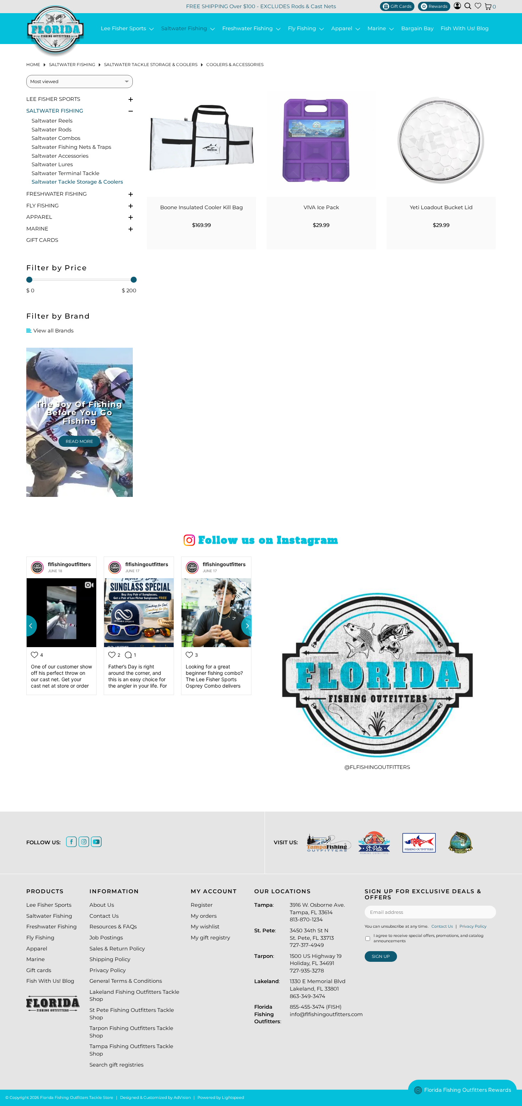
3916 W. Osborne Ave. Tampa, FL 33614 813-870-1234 (317, 912)
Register (202, 905)
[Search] (467, 5)
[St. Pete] (374, 842)
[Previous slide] (26, 625)
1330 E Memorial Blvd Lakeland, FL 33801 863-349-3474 (318, 988)
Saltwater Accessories (60, 156)
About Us (101, 905)
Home (33, 64)
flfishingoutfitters (69, 564)
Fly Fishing (303, 29)
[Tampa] (329, 843)
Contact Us (104, 916)
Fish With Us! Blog (465, 29)
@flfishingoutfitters (377, 767)
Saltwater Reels (52, 121)
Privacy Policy (107, 970)
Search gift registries (116, 1065)
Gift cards (42, 240)
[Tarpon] (419, 842)
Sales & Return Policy (117, 948)
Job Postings (106, 937)
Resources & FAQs (113, 926)
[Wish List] (478, 7)
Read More (79, 441)
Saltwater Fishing (185, 29)
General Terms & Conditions (125, 981)
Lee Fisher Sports (125, 29)
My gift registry (210, 937)
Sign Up (381, 956)
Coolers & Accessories (234, 64)
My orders (204, 916)
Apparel (343, 29)
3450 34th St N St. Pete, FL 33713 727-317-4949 (312, 937)
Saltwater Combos (56, 138)
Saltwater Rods (51, 129)
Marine (378, 29)
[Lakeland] (460, 842)
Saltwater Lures (52, 164)
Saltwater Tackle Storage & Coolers (150, 64)
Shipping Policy (109, 959)
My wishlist (205, 926)
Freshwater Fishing (249, 29)
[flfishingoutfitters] (37, 568)
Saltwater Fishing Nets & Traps (71, 147)
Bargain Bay (417, 29)
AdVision (182, 1097)
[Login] (457, 7)
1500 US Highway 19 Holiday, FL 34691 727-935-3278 (316, 963)
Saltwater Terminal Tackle (65, 173)
